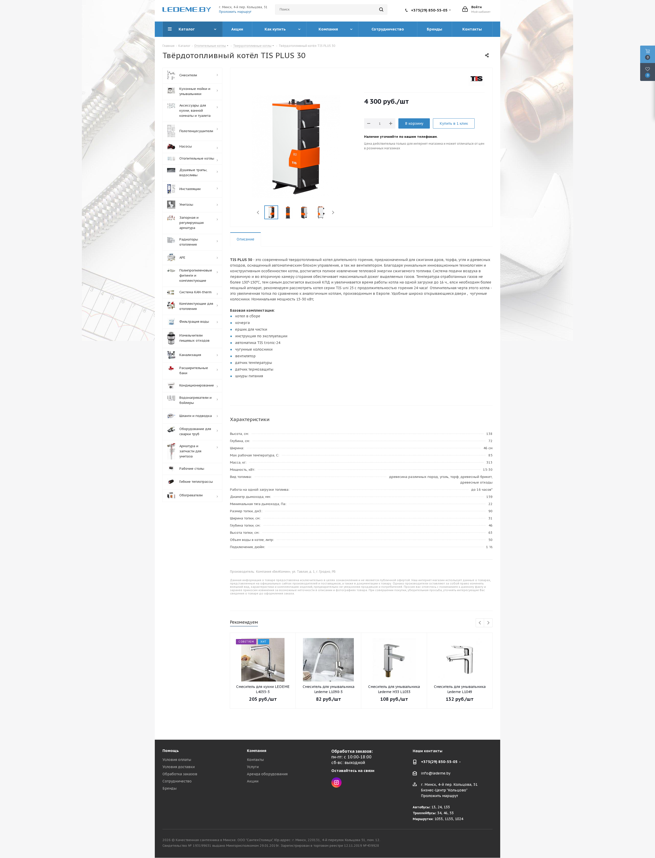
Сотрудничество (177, 781)
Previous (258, 212)
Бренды (169, 788)
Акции (252, 781)
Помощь (170, 750)
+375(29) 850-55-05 (429, 10)
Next (333, 212)
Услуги (253, 767)
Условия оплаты (176, 759)
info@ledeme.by (435, 773)
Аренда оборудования (267, 774)
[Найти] (381, 9)
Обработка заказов (179, 774)
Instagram (336, 782)
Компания (256, 750)
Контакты (255, 759)
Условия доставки (178, 767)
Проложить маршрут (235, 12)
